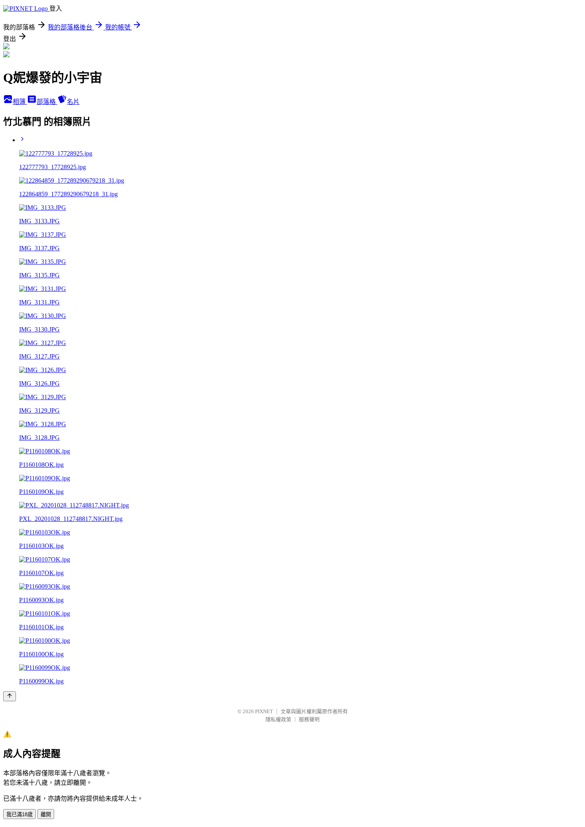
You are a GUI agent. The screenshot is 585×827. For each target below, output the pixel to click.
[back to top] (9, 696)
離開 (46, 814)
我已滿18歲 (19, 814)
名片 (73, 101)
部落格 (47, 101)
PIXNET (264, 711)
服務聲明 (309, 719)
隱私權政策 (278, 719)
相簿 (20, 101)
